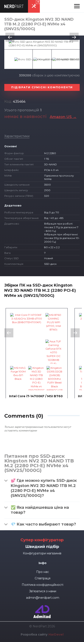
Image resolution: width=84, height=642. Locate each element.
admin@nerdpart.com (42, 598)
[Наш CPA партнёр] (42, 607)
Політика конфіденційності (42, 585)
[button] (77, 6)
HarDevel (56, 634)
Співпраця (42, 578)
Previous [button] (9, 37)
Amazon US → (63, 117)
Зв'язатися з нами (42, 591)
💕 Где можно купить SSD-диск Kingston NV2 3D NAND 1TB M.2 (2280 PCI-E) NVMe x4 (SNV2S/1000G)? (44, 488)
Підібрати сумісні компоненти (42, 87)
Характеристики (17, 136)
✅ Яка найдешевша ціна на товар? (40, 510)
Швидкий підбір (42, 546)
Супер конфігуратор (42, 540)
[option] (42, 43)
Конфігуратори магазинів (42, 553)
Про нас (42, 572)
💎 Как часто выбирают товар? (43, 524)
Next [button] (74, 37)
